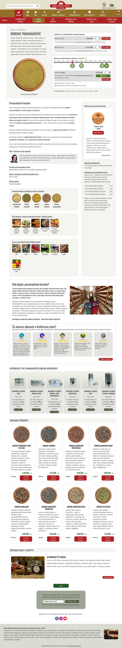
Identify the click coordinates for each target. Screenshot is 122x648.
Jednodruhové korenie (21, 20)
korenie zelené (41, 170)
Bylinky (44, 15)
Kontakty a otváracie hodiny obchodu (26, 319)
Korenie (18, 15)
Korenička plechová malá (18, 392)
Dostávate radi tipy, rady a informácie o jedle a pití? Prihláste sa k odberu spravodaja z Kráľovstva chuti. (61, 596)
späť (61, 586)
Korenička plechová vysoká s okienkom (108, 392)
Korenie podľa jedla (92, 20)
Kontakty (103, 15)
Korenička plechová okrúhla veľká (36, 392)
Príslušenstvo (74, 15)
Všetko (4, 20)
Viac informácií (105, 155)
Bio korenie (53, 20)
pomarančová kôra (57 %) (18, 170)
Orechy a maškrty (58, 15)
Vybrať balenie (26, 478)
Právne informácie (74, 646)
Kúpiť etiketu (98, 133)
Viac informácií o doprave (50, 319)
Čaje (35, 15)
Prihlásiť (104, 8)
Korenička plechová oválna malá (72, 392)
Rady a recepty (89, 15)
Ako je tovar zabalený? (29, 94)
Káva (27, 15)
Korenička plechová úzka (90, 392)
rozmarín (32, 170)
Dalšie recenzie (105, 359)
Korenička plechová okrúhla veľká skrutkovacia (54, 393)
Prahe (96, 91)
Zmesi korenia (38, 20)
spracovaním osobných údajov (70, 605)
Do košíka (18, 410)
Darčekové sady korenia (71, 20)
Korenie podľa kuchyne (112, 20)
